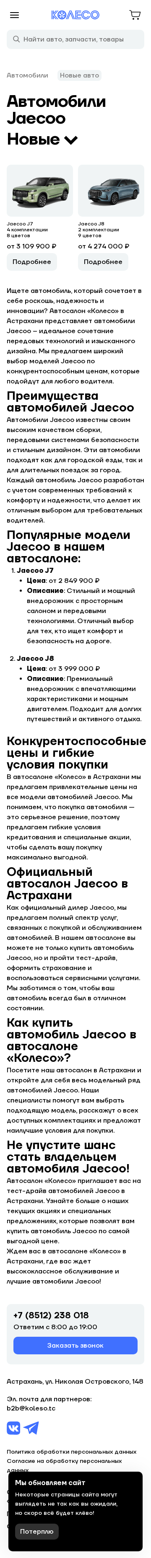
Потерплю (37, 1531)
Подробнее (32, 262)
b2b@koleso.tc (31, 1408)
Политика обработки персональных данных (71, 1452)
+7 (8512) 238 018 (51, 1315)
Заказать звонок (75, 1345)
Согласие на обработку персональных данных (64, 1465)
